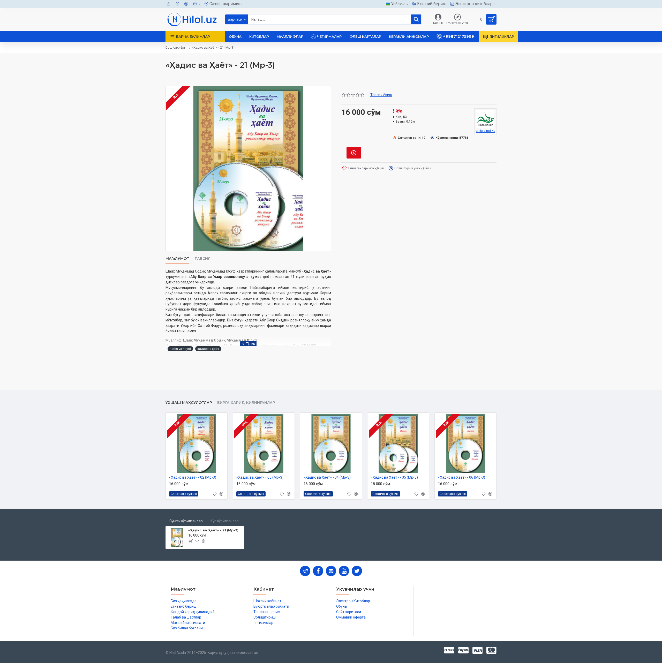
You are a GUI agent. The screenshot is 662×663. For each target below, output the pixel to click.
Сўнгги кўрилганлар (186, 521)
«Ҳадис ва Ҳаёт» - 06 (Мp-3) (461, 477)
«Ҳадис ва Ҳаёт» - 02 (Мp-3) (192, 477)
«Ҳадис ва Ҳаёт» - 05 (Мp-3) (394, 477)
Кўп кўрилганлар (224, 521)
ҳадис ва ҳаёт (208, 349)
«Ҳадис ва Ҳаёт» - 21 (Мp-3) (213, 530)
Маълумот (177, 259)
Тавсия (202, 259)
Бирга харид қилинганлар (246, 403)
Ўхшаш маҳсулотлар (189, 403)
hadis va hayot (180, 349)
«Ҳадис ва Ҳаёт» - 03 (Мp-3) (259, 477)
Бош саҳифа (175, 47)
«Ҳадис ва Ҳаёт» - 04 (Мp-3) (327, 477)
